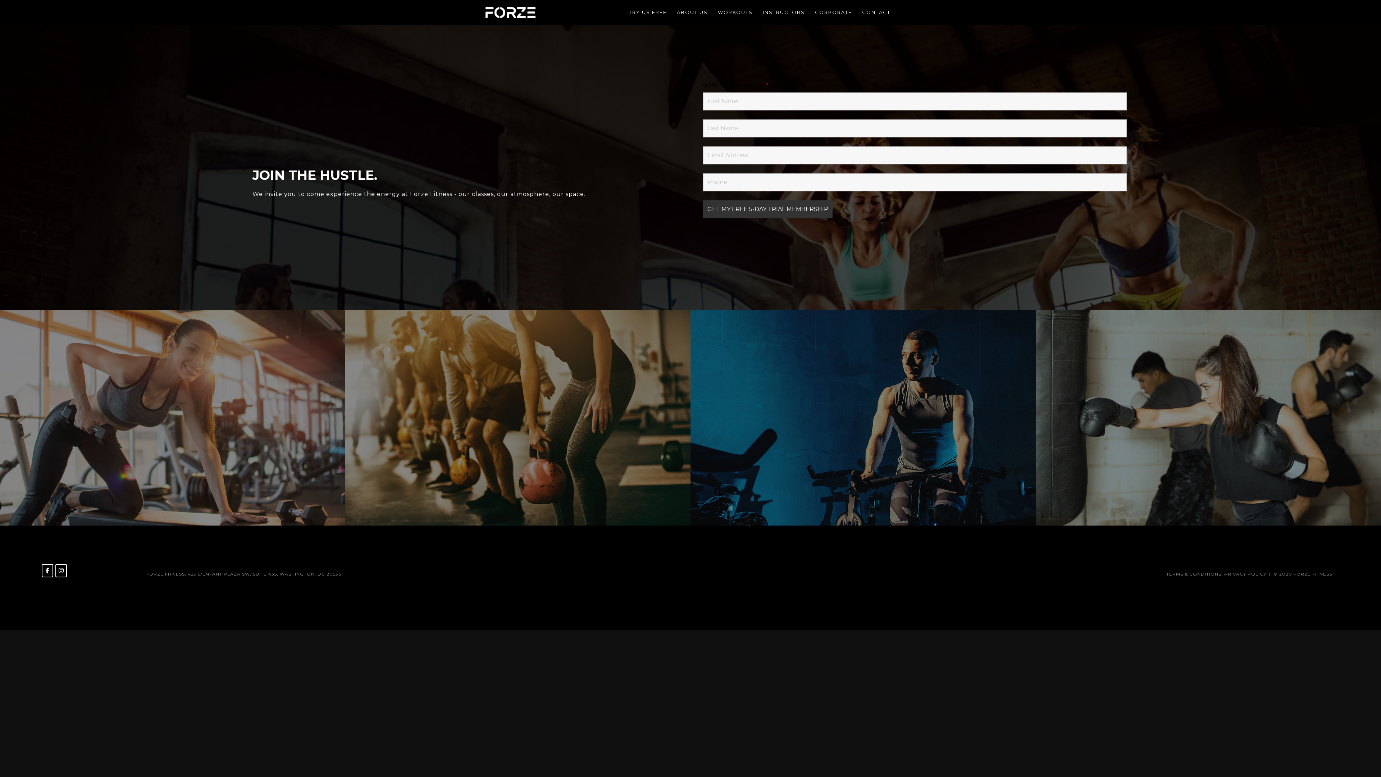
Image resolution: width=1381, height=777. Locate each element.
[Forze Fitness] (510, 12)
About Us (692, 12)
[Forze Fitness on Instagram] (61, 570)
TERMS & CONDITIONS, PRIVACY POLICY (1216, 574)
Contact (876, 12)
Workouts (735, 12)
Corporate (833, 12)
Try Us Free (648, 12)
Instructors (784, 12)
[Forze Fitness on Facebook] (47, 570)
